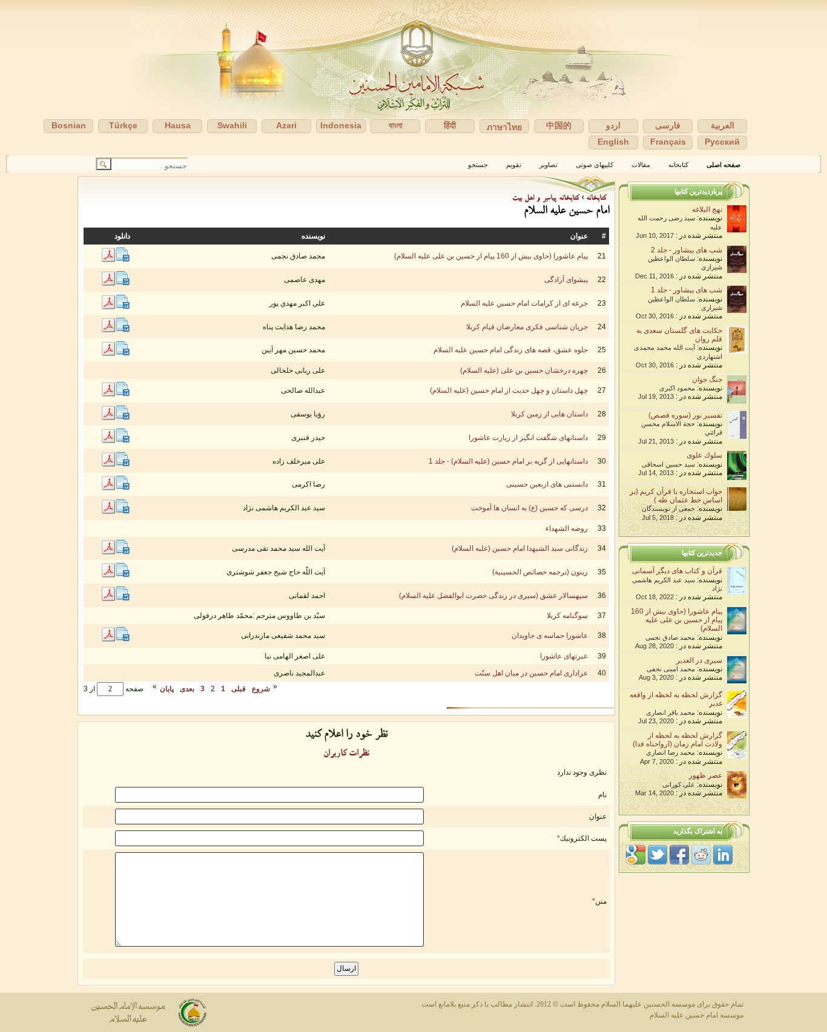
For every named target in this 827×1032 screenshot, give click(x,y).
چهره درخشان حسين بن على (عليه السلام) (524, 370)
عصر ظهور (705, 775)
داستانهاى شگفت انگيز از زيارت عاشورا (528, 437)
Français (668, 141)
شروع (261, 689)
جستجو (478, 164)
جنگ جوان (707, 379)
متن (601, 901)
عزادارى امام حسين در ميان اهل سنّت (531, 673)
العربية (722, 125)
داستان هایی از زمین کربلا (549, 414)
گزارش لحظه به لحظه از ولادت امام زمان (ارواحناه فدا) (677, 739)
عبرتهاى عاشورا (564, 656)
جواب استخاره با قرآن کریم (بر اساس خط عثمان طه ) (676, 495)
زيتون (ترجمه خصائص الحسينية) (540, 572)
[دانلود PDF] (108, 259)
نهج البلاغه (707, 209)
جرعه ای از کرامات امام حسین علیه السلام (524, 303)
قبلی (238, 689)
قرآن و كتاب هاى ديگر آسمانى (677, 571)
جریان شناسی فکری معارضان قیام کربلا (527, 327)
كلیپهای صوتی (594, 164)
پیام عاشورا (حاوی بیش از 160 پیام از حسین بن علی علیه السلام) (491, 256)
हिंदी (450, 125)
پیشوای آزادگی (566, 279)
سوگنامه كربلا (567, 615)
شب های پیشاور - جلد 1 (686, 290)
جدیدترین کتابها (702, 552)
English (613, 141)
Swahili (232, 125)
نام (602, 794)
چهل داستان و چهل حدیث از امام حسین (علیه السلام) (509, 390)
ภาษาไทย (504, 127)
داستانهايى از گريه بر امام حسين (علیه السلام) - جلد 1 (508, 461)
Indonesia (340, 125)
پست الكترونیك (583, 838)
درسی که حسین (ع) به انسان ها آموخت (529, 508)
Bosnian (68, 125)
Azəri (286, 125)
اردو (613, 125)
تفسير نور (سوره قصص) (685, 415)
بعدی (187, 689)
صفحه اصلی (723, 164)
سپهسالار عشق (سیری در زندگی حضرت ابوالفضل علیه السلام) (493, 595)
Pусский (722, 141)
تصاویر (548, 164)
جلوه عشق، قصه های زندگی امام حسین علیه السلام (510, 350)
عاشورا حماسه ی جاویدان (550, 635)
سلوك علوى (704, 455)
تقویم (513, 164)
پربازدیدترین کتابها (698, 191)
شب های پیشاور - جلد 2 (686, 250)
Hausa (178, 125)
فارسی (667, 125)
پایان (167, 689)
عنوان (598, 816)
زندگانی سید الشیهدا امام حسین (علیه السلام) (520, 548)
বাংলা (396, 125)
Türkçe (123, 125)
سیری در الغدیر (699, 660)
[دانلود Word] (123, 259)
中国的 (559, 125)
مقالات (640, 164)
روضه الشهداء (566, 528)
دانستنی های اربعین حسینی (547, 484)
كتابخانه (678, 164)
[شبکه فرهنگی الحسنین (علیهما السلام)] (413, 78)
